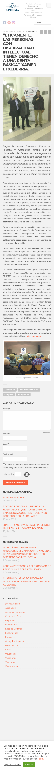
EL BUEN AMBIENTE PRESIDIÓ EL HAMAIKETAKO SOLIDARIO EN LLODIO (41, 32)
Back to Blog (45, 32)
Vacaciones (10, 658)
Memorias (10, 637)
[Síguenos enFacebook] (4, 22)
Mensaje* (7, 408)
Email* (6, 444)
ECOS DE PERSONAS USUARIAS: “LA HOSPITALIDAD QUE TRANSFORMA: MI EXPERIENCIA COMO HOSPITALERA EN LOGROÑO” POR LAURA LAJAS (25, 511)
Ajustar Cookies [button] (12, 764)
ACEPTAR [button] (28, 764)
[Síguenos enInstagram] (13, 22)
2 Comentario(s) (11, 560)
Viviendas (10, 662)
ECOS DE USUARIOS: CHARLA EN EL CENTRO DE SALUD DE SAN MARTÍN (49, 32)
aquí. (41, 758)
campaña (8, 395)
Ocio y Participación (15, 641)
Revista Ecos (11, 645)
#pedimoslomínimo (28, 390)
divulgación (23, 395)
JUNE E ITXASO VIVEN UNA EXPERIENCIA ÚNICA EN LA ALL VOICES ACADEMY (26, 526)
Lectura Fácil (11, 633)
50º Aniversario (12, 603)
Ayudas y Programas (15, 612)
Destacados (11, 624)
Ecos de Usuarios (13, 628)
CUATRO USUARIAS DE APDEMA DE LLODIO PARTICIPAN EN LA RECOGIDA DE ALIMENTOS (26, 581)
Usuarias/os (10, 654)
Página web (8, 454)
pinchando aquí (34, 336)
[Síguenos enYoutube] (9, 22)
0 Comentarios (30, 31)
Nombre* (7, 433)
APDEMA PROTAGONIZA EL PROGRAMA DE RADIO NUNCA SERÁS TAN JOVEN (27, 568)
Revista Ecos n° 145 (13, 497)
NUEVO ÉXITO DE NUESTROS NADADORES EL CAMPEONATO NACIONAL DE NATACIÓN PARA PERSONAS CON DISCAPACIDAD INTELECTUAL (27, 552)
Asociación (9, 390)
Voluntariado (11, 666)
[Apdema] (12, 7)
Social (8, 649)
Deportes (10, 620)
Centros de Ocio (13, 616)
